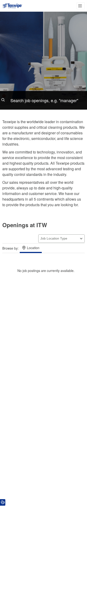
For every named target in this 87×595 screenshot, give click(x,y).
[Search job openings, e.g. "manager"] (43, 100)
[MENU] (81, 5)
